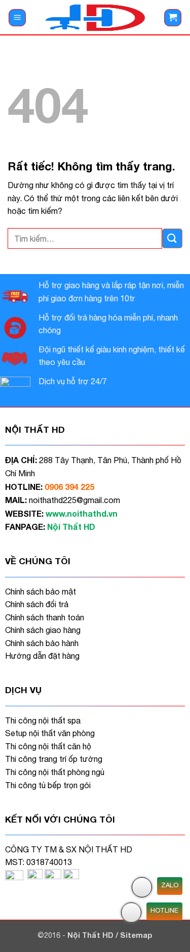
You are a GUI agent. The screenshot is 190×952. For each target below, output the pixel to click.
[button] (17, 18)
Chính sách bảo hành (42, 643)
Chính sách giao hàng (43, 629)
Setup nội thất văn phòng (50, 733)
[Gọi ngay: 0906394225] (131, 912)
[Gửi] (172, 238)
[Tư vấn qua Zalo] (142, 887)
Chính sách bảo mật (40, 591)
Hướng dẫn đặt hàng (42, 655)
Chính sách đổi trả (36, 604)
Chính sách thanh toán (44, 617)
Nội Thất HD (91, 935)
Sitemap (136, 935)
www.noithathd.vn (82, 513)
